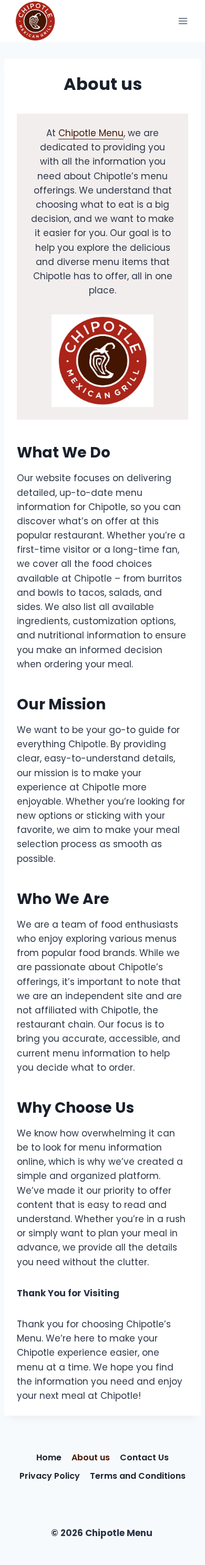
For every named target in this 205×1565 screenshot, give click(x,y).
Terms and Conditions (138, 1476)
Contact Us (144, 1457)
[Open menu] (182, 21)
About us (90, 1457)
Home (49, 1457)
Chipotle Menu (91, 133)
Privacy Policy (49, 1476)
